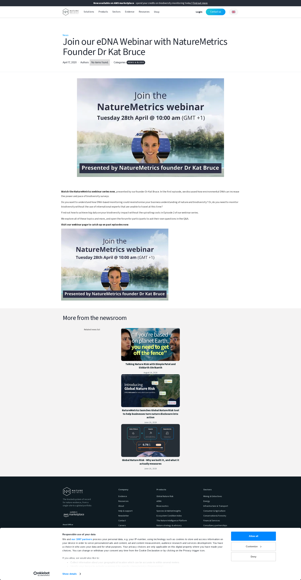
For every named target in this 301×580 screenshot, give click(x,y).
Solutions (89, 11)
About (121, 506)
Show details (69, 573)
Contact (122, 520)
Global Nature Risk (164, 496)
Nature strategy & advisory (169, 525)
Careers (122, 525)
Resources (144, 11)
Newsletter (123, 515)
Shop (156, 11)
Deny (253, 556)
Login (199, 11)
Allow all (253, 536)
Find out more (200, 3)
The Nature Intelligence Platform (171, 520)
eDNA (158, 501)
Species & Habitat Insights (168, 511)
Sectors (116, 11)
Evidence (129, 11)
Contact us (215, 11)
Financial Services (211, 520)
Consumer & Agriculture (214, 511)
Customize (252, 546)
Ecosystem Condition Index (169, 515)
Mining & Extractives (212, 496)
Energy (206, 501)
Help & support (125, 511)
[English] (233, 12)
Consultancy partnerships (215, 525)
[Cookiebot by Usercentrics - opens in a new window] (41, 574)
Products (103, 11)
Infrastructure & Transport (215, 506)
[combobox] (233, 12)
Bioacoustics (162, 506)
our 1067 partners (81, 539)
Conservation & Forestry (214, 515)
